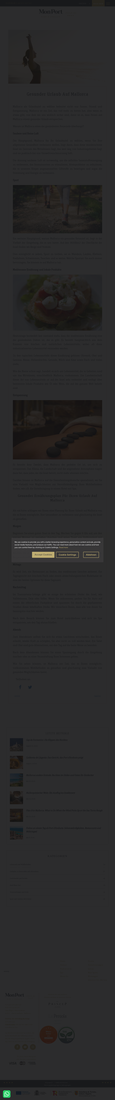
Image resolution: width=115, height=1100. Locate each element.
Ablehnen (91, 554)
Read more (63, 547)
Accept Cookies (43, 554)
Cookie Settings (67, 554)
